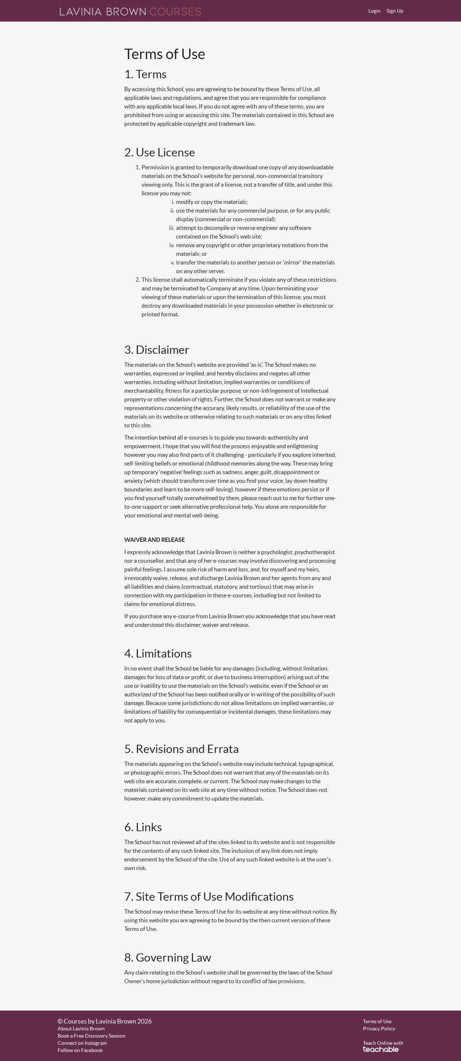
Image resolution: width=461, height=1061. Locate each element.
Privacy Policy (379, 1028)
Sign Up (394, 11)
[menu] (383, 10)
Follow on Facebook (80, 1050)
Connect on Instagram (82, 1043)
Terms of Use (377, 1021)
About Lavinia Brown (81, 1028)
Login (374, 11)
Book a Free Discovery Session (91, 1036)
